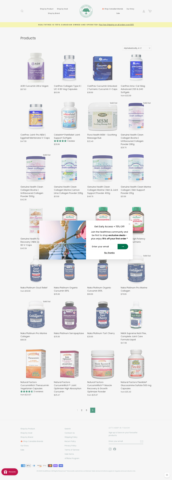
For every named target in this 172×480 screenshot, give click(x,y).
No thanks (109, 252)
